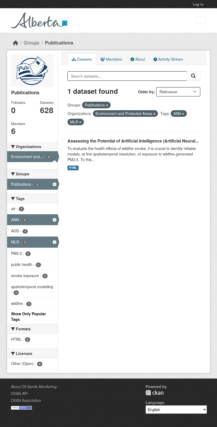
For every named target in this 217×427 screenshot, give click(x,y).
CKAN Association (26, 400)
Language (155, 402)
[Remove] (107, 105)
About (139, 59)
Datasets (84, 59)
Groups (31, 42)
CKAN (155, 392)
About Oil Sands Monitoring (34, 386)
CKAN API (19, 393)
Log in (198, 4)
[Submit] (193, 76)
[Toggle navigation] (200, 20)
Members (113, 59)
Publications (59, 42)
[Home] (15, 42)
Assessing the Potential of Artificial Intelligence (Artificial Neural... (132, 141)
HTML (73, 168)
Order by (146, 91)
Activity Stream (170, 59)
